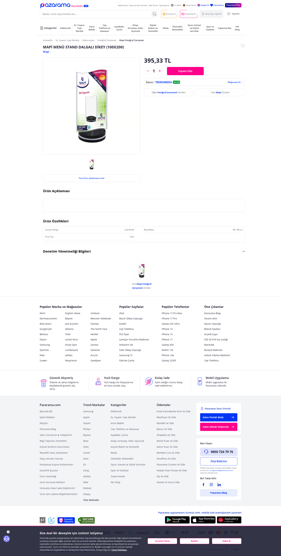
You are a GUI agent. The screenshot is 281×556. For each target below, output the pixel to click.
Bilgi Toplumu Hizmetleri (53, 440)
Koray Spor (71, 344)
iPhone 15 (167, 334)
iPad (121, 313)
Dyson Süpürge (212, 323)
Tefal (68, 334)
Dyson (43, 339)
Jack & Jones (71, 323)
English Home (72, 313)
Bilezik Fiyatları (212, 329)
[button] (55, 5)
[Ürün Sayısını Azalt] (148, 71)
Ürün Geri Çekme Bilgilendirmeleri (59, 494)
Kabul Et (227, 541)
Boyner (69, 318)
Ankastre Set (126, 344)
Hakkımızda (123, 5)
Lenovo (94, 344)
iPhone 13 (167, 329)
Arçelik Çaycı (211, 334)
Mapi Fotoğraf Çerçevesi (131, 40)
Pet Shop (115, 482)
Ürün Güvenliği (48, 476)
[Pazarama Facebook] (203, 484)
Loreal (86, 452)
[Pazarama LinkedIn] (219, 484)
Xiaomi (87, 423)
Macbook (209, 344)
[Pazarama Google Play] (177, 520)
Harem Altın (210, 318)
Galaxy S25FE (169, 360)
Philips (87, 429)
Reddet (194, 541)
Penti (42, 313)
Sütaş (86, 470)
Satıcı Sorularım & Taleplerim (56, 435)
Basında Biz (46, 411)
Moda (114, 452)
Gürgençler (46, 329)
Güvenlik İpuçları (49, 470)
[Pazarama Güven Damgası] (51, 520)
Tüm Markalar (91, 500)
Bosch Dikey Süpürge (130, 318)
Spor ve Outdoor (120, 470)
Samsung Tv (126, 355)
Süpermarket (118, 476)
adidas (69, 355)
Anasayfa (48, 40)
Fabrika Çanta (126, 360)
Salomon (95, 350)
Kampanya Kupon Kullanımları (56, 464)
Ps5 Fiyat (124, 334)
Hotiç (86, 446)
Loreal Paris (71, 339)
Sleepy (86, 494)
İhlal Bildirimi (219, 461)
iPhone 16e (168, 355)
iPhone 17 (167, 339)
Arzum (94, 355)
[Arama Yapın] (154, 14)
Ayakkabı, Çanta (119, 435)
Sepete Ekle (185, 71)
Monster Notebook (101, 318)
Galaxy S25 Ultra (171, 323)
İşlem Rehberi (47, 417)
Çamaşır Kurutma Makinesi (134, 339)
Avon (86, 458)
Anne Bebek (117, 423)
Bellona (44, 334)
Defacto (69, 329)
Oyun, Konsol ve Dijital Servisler (128, 464)
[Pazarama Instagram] (211, 484)
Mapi (46, 51)
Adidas (87, 476)
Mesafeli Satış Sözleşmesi (54, 452)
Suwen (43, 360)
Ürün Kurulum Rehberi (52, 482)
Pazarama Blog (212, 313)
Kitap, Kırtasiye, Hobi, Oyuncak (127, 440)
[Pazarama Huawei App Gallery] (229, 520)
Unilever (95, 313)
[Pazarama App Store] (203, 520)
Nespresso (71, 360)
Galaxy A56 (168, 344)
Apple (94, 339)
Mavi (85, 440)
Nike (42, 355)
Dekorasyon (88, 40)
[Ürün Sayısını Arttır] (159, 71)
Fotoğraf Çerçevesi (106, 40)
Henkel (94, 334)
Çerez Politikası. (119, 549)
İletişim (44, 423)
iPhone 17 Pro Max (172, 313)
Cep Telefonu (126, 329)
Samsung (45, 344)
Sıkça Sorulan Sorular (138, 5)
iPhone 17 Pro (169, 318)
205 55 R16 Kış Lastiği (216, 339)
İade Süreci (153, 5)
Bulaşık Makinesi (213, 350)
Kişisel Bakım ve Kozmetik (125, 446)
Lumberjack (71, 350)
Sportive (44, 350)
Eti (84, 464)
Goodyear (96, 360)
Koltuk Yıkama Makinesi (217, 355)
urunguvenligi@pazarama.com (221, 470)
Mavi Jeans (46, 323)
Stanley (95, 323)
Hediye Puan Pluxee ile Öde (172, 470)
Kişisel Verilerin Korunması (54, 446)
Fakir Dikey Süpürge (130, 350)
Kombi (122, 323)
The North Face (99, 329)
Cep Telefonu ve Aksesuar (125, 429)
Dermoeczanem (48, 318)
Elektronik (116, 411)
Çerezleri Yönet (162, 541)
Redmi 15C (168, 350)
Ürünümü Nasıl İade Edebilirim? (57, 488)
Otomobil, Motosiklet (122, 458)
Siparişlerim (164, 5)
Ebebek (87, 488)
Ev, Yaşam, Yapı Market (67, 40)
